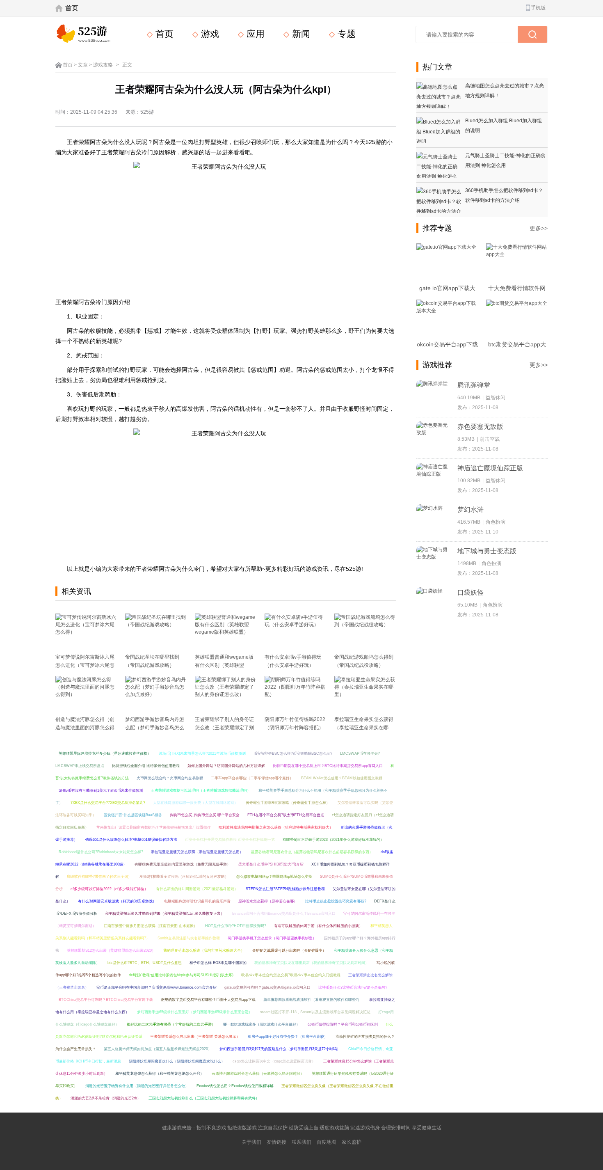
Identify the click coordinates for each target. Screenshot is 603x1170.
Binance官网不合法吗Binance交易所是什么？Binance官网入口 (284, 913)
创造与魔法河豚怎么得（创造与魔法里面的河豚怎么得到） (84, 728)
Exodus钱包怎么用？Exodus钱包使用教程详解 (235, 1086)
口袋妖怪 (470, 592)
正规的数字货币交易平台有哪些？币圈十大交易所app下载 (208, 1000)
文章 (83, 65)
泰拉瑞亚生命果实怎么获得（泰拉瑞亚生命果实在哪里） (363, 728)
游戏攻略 (103, 65)
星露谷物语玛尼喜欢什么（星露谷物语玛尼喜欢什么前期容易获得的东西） (312, 852)
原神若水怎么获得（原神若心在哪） (267, 901)
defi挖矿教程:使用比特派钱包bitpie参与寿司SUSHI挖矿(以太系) (181, 975)
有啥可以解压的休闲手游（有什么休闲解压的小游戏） (318, 926)
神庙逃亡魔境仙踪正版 (490, 468)
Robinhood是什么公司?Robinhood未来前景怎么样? (101, 852)
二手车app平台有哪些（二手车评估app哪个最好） (252, 778)
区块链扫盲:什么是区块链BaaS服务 (133, 815)
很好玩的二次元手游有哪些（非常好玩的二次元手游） (171, 1024)
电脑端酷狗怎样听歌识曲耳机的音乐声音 (197, 901)
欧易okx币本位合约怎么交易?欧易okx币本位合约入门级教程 (290, 975)
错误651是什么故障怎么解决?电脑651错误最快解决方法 (131, 840)
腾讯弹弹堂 (473, 385)
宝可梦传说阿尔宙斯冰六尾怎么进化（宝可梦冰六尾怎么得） (84, 665)
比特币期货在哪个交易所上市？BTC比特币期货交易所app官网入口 (328, 766)
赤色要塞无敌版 (480, 426)
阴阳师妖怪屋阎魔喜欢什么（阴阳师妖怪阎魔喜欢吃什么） (177, 1061)
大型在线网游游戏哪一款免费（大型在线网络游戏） (195, 803)
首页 (71, 8)
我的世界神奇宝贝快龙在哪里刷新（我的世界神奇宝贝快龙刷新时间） (311, 963)
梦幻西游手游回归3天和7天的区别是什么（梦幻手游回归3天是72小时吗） (279, 1049)
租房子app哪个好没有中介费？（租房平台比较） (288, 1037)
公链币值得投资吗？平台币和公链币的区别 (343, 1024)
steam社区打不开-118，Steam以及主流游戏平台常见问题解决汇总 (315, 1012)
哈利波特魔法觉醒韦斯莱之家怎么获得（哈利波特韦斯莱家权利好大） (276, 827)
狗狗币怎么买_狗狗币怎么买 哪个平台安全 (205, 815)
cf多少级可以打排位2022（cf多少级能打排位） (109, 889)
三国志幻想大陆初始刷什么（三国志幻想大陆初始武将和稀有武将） (203, 1098)
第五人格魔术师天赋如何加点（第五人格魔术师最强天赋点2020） (158, 1049)
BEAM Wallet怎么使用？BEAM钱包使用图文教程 (341, 778)
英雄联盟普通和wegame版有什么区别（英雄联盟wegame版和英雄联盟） (224, 665)
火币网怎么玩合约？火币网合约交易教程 (170, 778)
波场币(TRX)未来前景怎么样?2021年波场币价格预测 (202, 753)
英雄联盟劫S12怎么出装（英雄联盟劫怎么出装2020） (111, 950)
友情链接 (276, 1142)
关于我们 (251, 1142)
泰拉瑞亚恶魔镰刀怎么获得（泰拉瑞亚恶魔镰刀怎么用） (197, 852)
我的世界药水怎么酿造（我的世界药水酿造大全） (203, 950)
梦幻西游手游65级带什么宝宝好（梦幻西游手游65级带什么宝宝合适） (194, 1012)
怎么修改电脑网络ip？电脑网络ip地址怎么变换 (274, 877)
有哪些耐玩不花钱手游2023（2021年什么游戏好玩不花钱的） (333, 840)
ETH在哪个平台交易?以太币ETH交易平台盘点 (285, 815)
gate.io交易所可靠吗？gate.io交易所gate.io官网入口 (267, 987)
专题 (345, 34)
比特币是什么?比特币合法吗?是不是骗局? (352, 987)
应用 (254, 34)
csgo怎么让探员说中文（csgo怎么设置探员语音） (274, 1061)
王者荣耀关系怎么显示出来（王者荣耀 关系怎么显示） (195, 1037)
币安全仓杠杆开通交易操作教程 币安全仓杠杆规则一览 (230, 840)
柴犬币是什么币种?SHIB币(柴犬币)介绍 (271, 864)
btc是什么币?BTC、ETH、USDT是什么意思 (144, 963)
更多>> (539, 228)
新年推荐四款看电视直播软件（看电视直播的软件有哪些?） (312, 1000)
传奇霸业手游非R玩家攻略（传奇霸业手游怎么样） (288, 803)
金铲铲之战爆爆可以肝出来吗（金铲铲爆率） (289, 950)
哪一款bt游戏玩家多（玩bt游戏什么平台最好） (261, 1024)
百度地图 (326, 1142)
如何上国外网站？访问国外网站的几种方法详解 (226, 766)
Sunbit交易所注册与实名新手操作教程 (189, 938)
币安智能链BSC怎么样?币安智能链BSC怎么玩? (293, 753)
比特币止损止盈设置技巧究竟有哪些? (335, 901)
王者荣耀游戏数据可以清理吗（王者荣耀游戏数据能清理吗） (201, 790)
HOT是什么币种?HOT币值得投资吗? (235, 926)
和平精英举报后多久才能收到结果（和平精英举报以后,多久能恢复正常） (164, 913)
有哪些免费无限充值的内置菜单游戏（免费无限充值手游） (183, 864)
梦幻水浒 (470, 509)
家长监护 (351, 1142)
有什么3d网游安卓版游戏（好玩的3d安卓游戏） (117, 901)
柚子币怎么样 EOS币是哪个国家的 (218, 963)
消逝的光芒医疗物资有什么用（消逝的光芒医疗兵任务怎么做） (137, 1086)
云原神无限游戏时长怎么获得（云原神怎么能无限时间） (258, 1074)
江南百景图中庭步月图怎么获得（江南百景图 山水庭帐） (150, 926)
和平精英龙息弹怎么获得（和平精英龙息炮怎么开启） (159, 1074)
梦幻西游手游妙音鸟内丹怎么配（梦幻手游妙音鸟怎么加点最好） (154, 728)
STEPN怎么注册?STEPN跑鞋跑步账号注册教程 (285, 889)
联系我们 (301, 1142)
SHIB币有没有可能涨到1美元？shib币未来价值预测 (101, 790)
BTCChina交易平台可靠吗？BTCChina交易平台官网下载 (106, 1000)
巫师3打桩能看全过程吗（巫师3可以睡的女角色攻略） (183, 877)
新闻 (300, 34)
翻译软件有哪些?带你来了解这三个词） (99, 877)
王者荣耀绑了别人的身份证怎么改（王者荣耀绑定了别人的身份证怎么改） (224, 728)
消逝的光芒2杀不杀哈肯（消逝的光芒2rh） (106, 1098)
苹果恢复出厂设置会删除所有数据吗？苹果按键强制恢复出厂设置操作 (153, 827)
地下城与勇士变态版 (486, 550)
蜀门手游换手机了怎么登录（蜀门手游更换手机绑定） (272, 938)
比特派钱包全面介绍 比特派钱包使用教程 (146, 766)
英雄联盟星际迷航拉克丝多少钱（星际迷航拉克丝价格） (105, 753)
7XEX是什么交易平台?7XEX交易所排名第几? (108, 803)
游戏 (209, 34)
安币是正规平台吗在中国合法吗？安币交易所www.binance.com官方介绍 (156, 987)
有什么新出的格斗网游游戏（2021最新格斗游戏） (197, 889)
